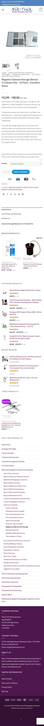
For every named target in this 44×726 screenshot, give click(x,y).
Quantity (4, 163)
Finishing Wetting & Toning (12, 544)
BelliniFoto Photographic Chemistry (16, 480)
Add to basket (21, 172)
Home (4, 73)
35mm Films (6, 445)
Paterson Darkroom (12, 530)
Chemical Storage (11, 508)
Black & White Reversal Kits (13, 495)
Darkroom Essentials (21, 74)
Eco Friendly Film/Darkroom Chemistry (17, 540)
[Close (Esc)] (20, 713)
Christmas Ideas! (8, 465)
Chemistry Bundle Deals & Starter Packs (17, 498)
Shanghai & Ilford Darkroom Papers (15, 559)
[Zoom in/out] (2, 713)
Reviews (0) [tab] (6, 218)
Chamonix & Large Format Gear (13, 461)
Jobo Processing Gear (13, 520)
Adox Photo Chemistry (11, 473)
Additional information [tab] (11, 214)
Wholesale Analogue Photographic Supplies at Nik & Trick (21, 600)
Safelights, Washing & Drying (15, 533)
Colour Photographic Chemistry (14, 502)
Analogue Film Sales (9, 449)
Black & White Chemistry (12, 483)
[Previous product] (7, 93)
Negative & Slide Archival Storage (12, 189)
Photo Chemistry (9, 553)
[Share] (14, 713)
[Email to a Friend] (15, 194)
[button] (3, 9)
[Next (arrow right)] (8, 722)
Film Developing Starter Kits (15, 514)
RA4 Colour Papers (10, 556)
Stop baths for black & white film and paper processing (22, 566)
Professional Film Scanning (11, 590)
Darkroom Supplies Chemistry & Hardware (17, 470)
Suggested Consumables (12, 569)
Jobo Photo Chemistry (10, 582)
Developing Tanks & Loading (15, 511)
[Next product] (3, 93)
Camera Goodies (8, 453)
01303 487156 (18, 2)
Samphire (29, 708)
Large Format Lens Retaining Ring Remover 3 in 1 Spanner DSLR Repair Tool (11, 425)
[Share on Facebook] (7, 194)
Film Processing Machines (11, 578)
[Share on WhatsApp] (3, 194)
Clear (40, 160)
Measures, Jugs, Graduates (14, 524)
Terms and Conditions (10, 683)
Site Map (5, 691)
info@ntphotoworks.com (11, 4)
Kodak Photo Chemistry (12, 550)
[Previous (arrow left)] (2, 722)
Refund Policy (7, 679)
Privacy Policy (7, 687)
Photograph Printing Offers (12, 586)
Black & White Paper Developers (14, 492)
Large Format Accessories (30, 187)
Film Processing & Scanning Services (15, 574)
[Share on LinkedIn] (23, 194)
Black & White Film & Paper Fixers (15, 486)
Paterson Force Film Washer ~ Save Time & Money (32, 265)
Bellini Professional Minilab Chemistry (16, 476)
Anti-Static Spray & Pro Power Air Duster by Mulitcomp (9, 266)
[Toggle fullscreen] (8, 713)
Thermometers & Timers (14, 536)
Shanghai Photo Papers (11, 562)
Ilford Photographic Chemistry (14, 547)
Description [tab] (6, 210)
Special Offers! (7, 594)
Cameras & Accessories (10, 457)
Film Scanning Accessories (14, 517)
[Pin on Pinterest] (19, 194)
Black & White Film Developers (14, 489)
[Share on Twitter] (11, 194)
